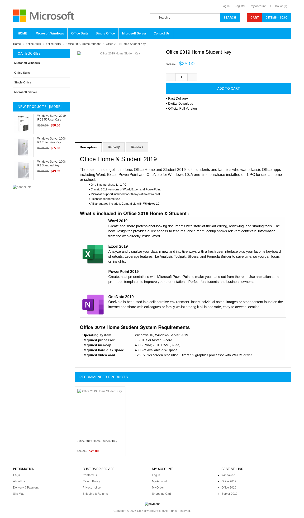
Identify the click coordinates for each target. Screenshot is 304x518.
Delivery (114, 147)
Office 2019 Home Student (83, 44)
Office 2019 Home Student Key (97, 441)
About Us (19, 481)
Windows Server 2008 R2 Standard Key (51, 163)
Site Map (18, 493)
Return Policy (91, 481)
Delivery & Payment (25, 487)
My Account (258, 6)
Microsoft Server (25, 92)
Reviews (137, 147)
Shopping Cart (161, 493)
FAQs (16, 475)
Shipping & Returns (95, 493)
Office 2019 (53, 44)
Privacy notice (92, 487)
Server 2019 (230, 493)
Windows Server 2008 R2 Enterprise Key (51, 140)
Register (239, 6)
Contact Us (90, 475)
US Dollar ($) (278, 6)
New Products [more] (40, 107)
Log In (226, 6)
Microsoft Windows (27, 63)
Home (22, 33)
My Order (158, 487)
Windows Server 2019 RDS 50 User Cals (51, 117)
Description (88, 147)
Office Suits (33, 44)
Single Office (22, 82)
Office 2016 (229, 487)
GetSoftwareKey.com (150, 511)
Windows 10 (230, 475)
